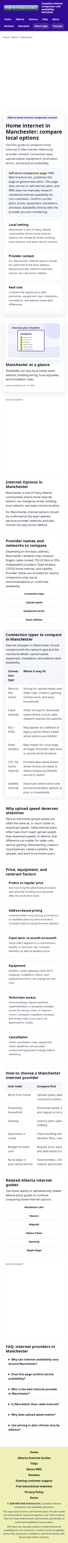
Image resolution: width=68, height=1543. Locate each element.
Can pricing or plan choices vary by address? (34, 1427)
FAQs (45, 19)
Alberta (20, 19)
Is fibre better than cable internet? (35, 1404)
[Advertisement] (34, 75)
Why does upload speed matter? (33, 1415)
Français (57, 26)
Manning (34, 1241)
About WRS (34, 1469)
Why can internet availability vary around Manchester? (33, 1362)
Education (24, 26)
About (55, 19)
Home (7, 19)
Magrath (34, 1224)
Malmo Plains (34, 1233)
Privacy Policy (34, 1492)
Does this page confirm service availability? (31, 1376)
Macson (34, 1215)
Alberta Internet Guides (34, 1458)
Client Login (41, 26)
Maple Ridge (34, 1250)
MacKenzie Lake (34, 1207)
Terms (34, 1498)
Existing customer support (34, 1481)
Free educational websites (34, 1486)
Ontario (33, 19)
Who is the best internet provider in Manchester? (32, 1391)
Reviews (9, 26)
